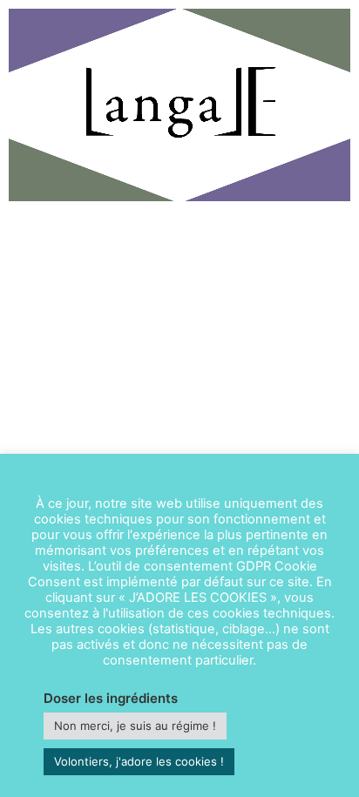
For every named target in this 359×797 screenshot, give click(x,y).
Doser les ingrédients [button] (111, 698)
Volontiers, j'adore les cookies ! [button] (139, 761)
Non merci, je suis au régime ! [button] (135, 726)
